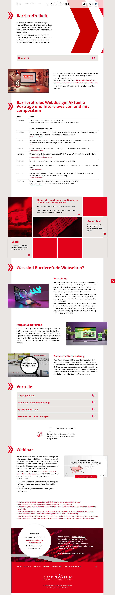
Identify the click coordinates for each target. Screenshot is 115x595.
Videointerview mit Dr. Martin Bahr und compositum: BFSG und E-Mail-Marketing (48, 514)
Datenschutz (37, 566)
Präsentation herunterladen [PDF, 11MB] (41, 157)
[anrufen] (90, 4)
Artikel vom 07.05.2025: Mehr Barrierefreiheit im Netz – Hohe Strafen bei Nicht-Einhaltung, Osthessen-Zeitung (58, 516)
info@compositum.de (34, 540)
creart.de (61, 553)
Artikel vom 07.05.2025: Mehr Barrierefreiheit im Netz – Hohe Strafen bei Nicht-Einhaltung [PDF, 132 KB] (56, 518)
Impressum (27, 566)
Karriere (40, 3)
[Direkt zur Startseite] (57, 4)
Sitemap (19, 566)
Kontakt (19, 5)
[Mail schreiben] (84, 4)
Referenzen (33, 3)
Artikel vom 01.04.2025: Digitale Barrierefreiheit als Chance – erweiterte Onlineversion (50, 502)
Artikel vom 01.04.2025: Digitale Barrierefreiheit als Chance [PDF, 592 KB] (45, 504)
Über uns (19, 3)
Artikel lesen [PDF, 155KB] (37, 156)
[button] (113, 281)
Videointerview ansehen (36, 150)
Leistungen (26, 3)
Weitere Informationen (36, 137)
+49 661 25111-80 (34, 542)
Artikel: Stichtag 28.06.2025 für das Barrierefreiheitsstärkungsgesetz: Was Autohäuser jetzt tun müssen (56, 511)
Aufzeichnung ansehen (86, 477)
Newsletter (46, 566)
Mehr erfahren (34, 145)
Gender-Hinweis (56, 566)
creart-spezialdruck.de (75, 553)
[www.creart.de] (96, 4)
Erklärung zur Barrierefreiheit (72, 566)
